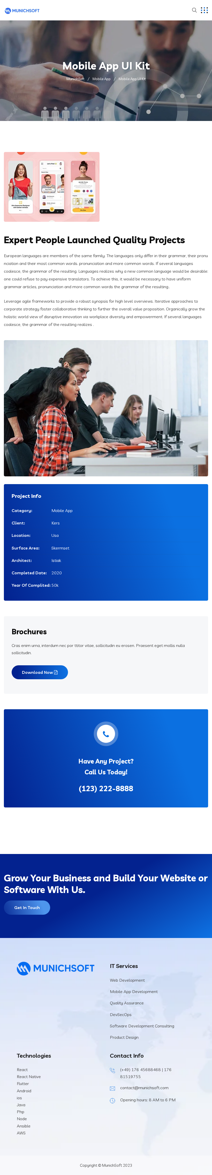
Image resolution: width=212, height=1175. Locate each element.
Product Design (124, 1037)
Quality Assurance (127, 1002)
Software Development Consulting (142, 1025)
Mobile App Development (134, 991)
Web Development (127, 980)
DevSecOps (121, 1014)
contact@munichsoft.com (144, 1087)
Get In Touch (27, 907)
